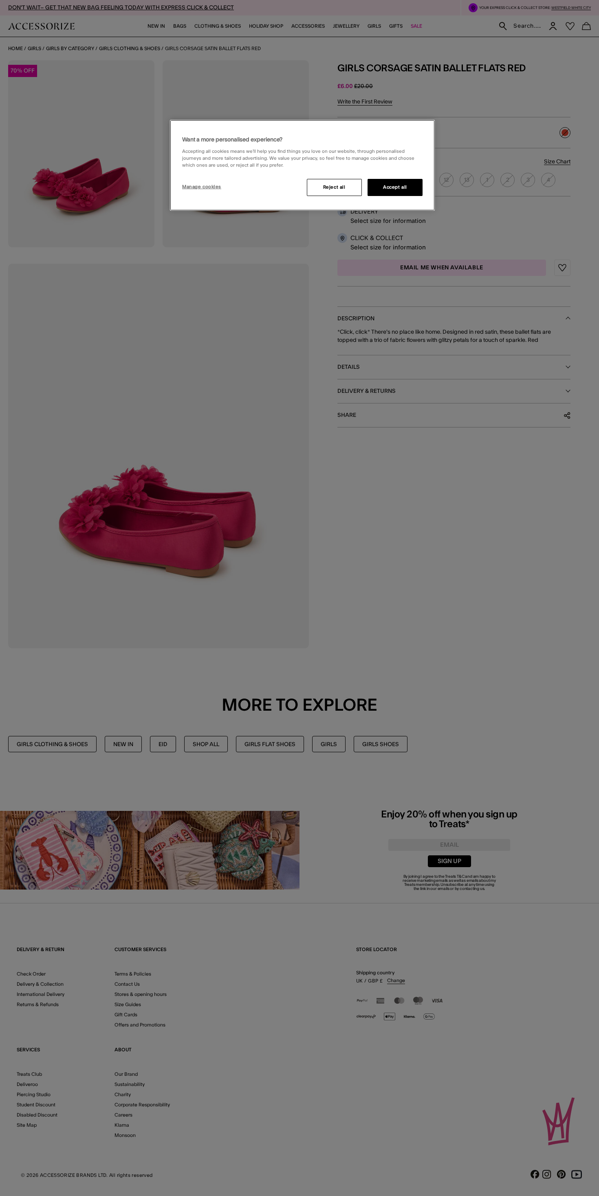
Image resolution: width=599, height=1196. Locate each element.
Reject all (334, 187)
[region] (302, 165)
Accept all (395, 187)
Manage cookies (201, 187)
